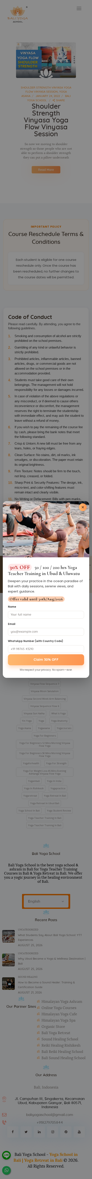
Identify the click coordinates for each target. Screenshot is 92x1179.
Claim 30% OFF (46, 659)
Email (11, 624)
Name (12, 607)
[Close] (83, 507)
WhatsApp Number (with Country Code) (35, 641)
